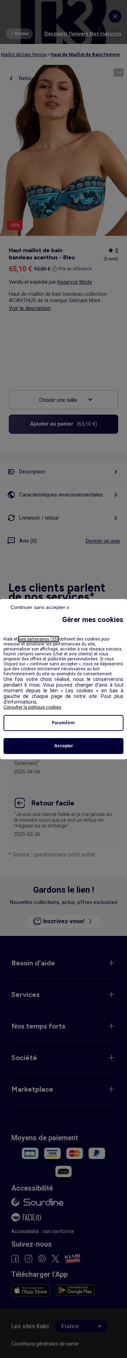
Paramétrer (63, 722)
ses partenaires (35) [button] (38, 639)
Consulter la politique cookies (32, 707)
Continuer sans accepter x (40, 607)
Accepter (63, 745)
